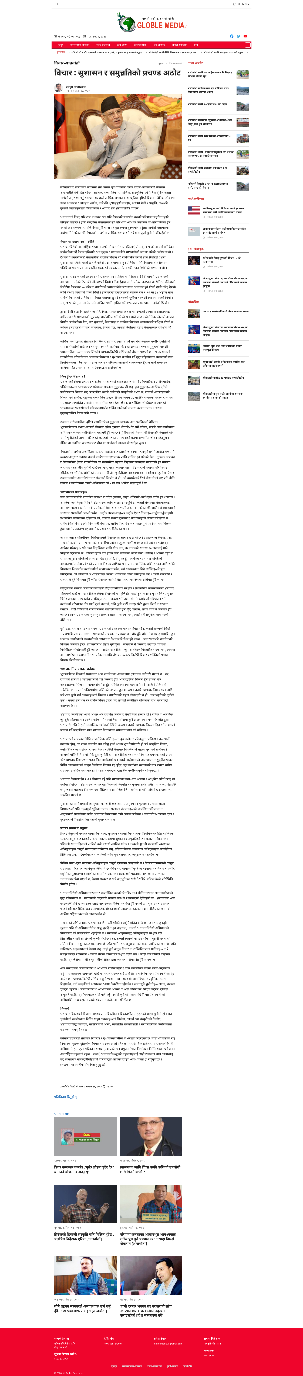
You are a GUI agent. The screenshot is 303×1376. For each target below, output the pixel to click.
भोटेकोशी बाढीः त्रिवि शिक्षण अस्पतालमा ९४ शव (140, 52)
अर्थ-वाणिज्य (159, 45)
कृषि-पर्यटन (122, 45)
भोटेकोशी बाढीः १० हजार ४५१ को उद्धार (190, 52)
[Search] (57, 3)
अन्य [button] (196, 45)
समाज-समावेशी (179, 45)
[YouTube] (245, 37)
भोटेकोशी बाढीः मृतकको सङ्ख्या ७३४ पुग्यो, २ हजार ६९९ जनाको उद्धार (74, 52)
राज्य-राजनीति (103, 45)
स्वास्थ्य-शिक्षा (140, 45)
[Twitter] (238, 37)
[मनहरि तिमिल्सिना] (58, 88)
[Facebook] (232, 37)
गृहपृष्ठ (60, 45)
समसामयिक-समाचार (79, 45)
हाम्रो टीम (187, 1366)
